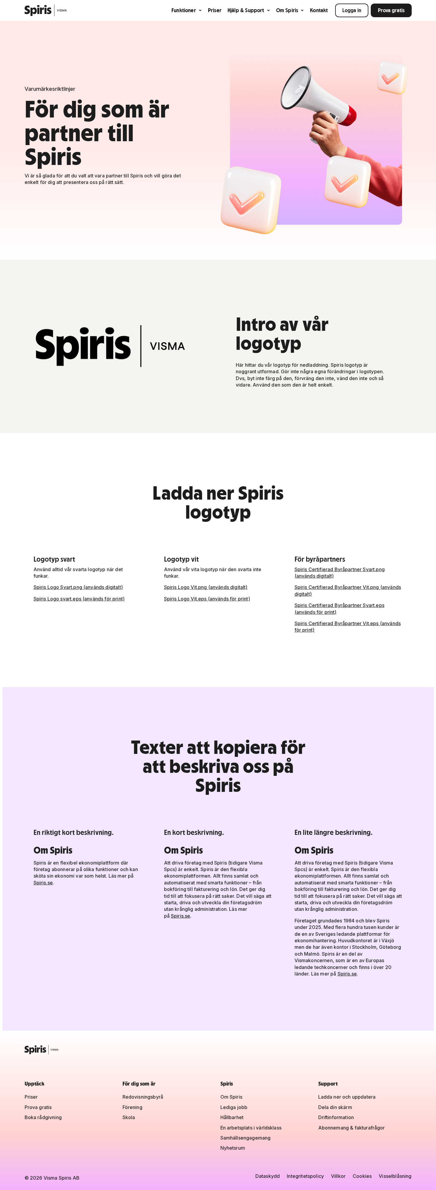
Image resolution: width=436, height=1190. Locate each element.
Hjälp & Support (245, 10)
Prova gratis (391, 10)
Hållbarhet (232, 1117)
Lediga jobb (234, 1107)
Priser (215, 10)
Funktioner (183, 10)
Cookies (362, 1176)
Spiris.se (43, 883)
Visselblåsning (395, 1176)
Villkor (338, 1176)
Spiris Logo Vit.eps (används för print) (207, 599)
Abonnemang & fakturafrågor (351, 1128)
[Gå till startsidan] (46, 10)
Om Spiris (287, 10)
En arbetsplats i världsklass (250, 1128)
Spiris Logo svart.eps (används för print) (79, 599)
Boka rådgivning (43, 1117)
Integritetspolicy (305, 1176)
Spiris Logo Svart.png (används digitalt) (78, 587)
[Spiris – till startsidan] (218, 1049)
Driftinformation (336, 1117)
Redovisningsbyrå (142, 1097)
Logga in (351, 10)
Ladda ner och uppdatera (347, 1097)
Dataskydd (267, 1176)
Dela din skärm (335, 1107)
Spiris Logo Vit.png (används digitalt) (206, 587)
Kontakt (319, 10)
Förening (132, 1107)
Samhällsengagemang (245, 1138)
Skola (128, 1117)
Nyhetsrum (232, 1148)
